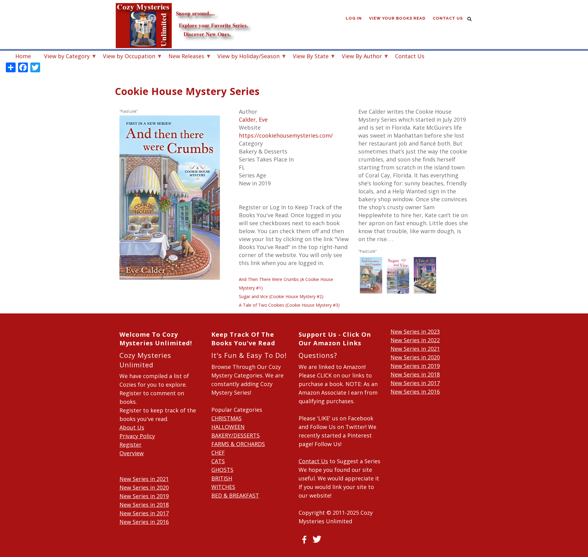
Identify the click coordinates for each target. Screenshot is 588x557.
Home (23, 56)
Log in (354, 18)
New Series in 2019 (144, 496)
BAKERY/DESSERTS (235, 435)
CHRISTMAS (226, 418)
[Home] (184, 12)
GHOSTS (222, 469)
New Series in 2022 (415, 340)
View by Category (64, 56)
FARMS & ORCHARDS (238, 444)
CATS (218, 461)
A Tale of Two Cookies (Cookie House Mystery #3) (289, 305)
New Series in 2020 (144, 487)
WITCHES (223, 487)
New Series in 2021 (144, 479)
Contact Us (448, 18)
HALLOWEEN (228, 426)
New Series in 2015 (144, 530)
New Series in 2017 (144, 513)
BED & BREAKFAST (235, 495)
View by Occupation (126, 56)
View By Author (359, 56)
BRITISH (221, 478)
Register (130, 444)
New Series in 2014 (144, 539)
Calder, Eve (253, 119)
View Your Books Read (397, 18)
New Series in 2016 (144, 521)
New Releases (183, 56)
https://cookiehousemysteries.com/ (286, 135)
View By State (308, 56)
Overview (131, 453)
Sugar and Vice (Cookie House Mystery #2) (281, 296)
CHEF (218, 452)
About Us (131, 427)
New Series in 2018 (144, 504)
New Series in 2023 (415, 331)
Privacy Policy (137, 436)
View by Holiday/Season (245, 56)
